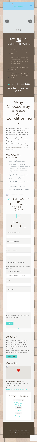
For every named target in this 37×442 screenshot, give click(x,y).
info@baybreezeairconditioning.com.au (18, 389)
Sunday (18, 413)
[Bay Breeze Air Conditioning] (18, 6)
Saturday (18, 407)
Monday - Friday (18, 400)
